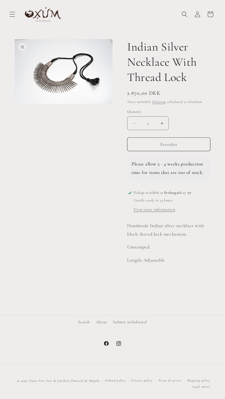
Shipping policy (199, 380)
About (101, 321)
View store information (154, 209)
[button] (12, 14)
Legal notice (201, 386)
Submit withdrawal (130, 321)
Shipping (159, 102)
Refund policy (115, 380)
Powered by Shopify (85, 381)
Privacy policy (142, 380)
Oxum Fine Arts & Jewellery (49, 381)
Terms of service (170, 380)
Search (84, 321)
